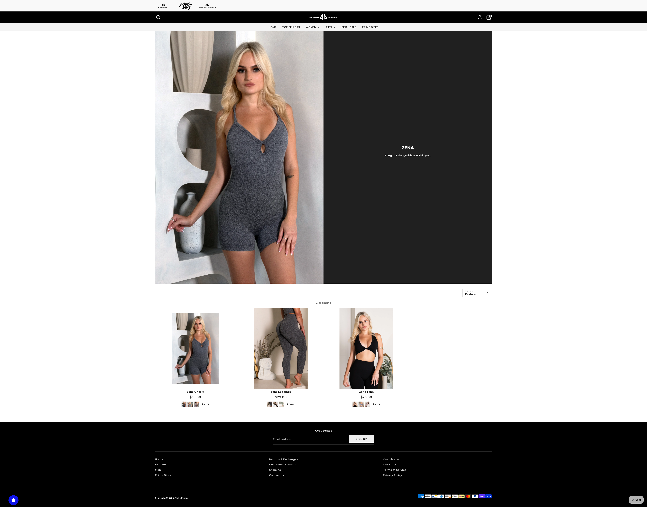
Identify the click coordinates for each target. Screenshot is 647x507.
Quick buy (195, 383)
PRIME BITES (370, 27)
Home (159, 459)
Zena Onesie (195, 391)
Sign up (361, 438)
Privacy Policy (392, 475)
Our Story (389, 464)
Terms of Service (394, 469)
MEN (329, 27)
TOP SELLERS (291, 27)
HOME (273, 27)
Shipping (275, 469)
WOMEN (311, 27)
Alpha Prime (181, 498)
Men (158, 469)
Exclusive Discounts (282, 464)
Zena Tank (366, 391)
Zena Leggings (280, 391)
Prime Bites (163, 475)
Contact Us (276, 475)
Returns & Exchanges (283, 459)
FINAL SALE (349, 27)
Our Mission (391, 459)
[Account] (479, 17)
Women (160, 464)
